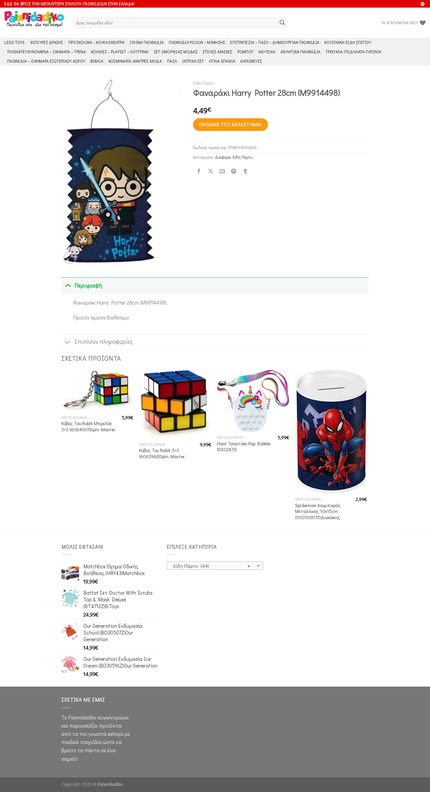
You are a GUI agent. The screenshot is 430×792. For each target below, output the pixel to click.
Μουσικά (267, 51)
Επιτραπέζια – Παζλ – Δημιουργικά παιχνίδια (274, 42)
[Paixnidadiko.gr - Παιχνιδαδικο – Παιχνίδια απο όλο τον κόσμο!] (34, 23)
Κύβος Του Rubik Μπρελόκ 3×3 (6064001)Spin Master (88, 426)
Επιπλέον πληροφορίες (104, 341)
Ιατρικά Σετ (193, 61)
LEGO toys (14, 42)
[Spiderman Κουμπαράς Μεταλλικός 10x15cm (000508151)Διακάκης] (331, 432)
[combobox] (215, 566)
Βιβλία (96, 61)
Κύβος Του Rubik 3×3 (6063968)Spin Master (162, 453)
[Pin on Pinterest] (233, 171)
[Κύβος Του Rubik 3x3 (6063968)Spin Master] (175, 404)
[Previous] (61, 451)
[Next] (366, 451)
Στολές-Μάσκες (217, 51)
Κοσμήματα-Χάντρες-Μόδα (135, 61)
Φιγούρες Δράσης (46, 42)
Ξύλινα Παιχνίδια (147, 42)
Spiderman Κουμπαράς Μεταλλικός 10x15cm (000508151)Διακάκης (318, 511)
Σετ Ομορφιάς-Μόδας (175, 51)
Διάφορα (223, 157)
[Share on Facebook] (199, 171)
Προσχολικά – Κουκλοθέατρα (96, 42)
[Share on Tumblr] (245, 171)
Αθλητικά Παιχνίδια (300, 51)
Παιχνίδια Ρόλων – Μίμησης (197, 42)
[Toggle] (67, 285)
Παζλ (172, 61)
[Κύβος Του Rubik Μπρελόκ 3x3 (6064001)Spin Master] (97, 391)
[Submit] (282, 22)
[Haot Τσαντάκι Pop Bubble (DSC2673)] (253, 401)
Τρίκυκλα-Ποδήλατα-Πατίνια (353, 51)
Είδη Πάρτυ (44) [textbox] (211, 565)
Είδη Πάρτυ (203, 83)
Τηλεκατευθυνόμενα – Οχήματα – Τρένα (46, 51)
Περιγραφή (88, 285)
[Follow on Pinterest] (422, 4)
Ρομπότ (246, 51)
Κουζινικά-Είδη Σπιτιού (347, 42)
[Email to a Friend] (222, 171)
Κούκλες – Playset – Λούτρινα (120, 51)
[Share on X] (210, 171)
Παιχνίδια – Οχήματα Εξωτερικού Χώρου (46, 61)
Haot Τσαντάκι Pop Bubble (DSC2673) (243, 447)
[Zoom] (69, 258)
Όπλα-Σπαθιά (222, 61)
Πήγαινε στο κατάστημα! (230, 124)
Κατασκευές (251, 61)
